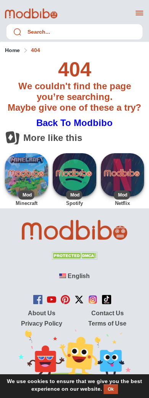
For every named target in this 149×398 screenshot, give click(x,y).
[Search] (17, 31)
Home (12, 50)
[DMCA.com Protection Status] (74, 257)
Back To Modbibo (74, 123)
